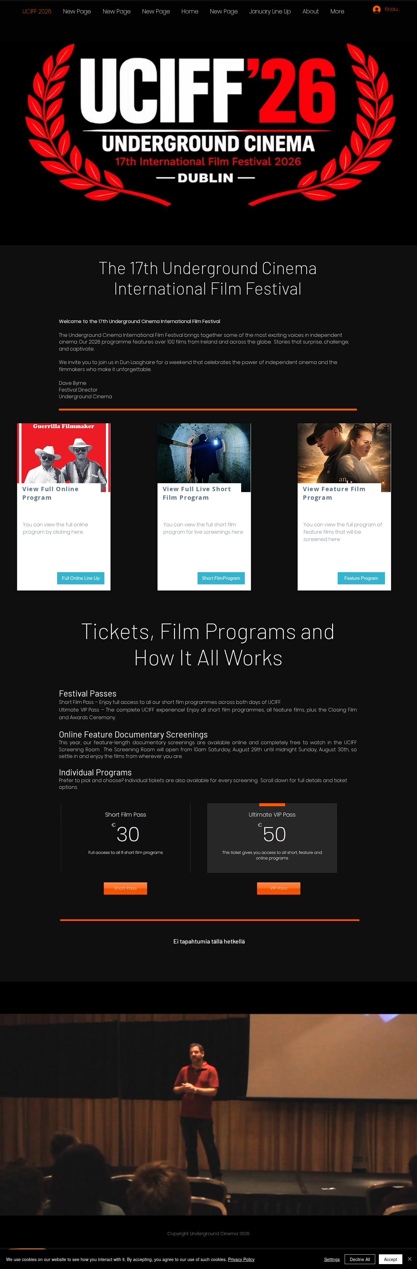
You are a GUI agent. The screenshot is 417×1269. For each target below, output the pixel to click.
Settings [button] (332, 1259)
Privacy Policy (241, 1259)
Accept (390, 1259)
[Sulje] (409, 1259)
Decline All (360, 1259)
